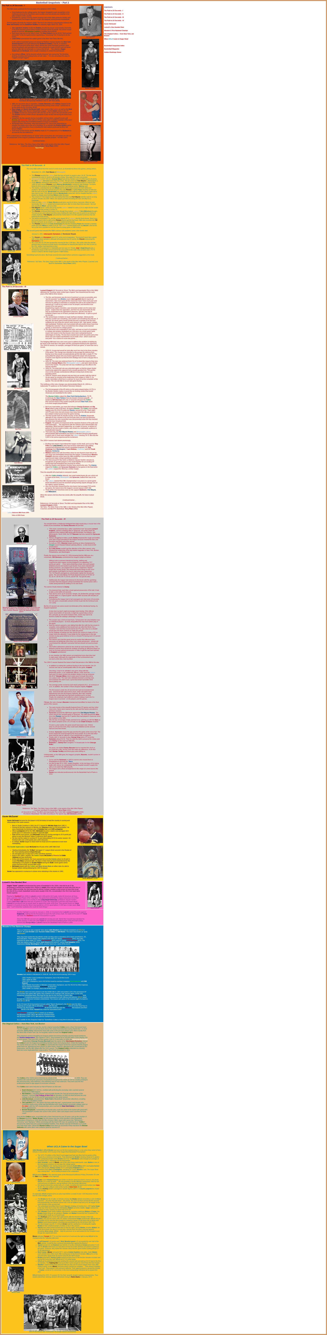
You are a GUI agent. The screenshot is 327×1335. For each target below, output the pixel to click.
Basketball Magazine (111, 49)
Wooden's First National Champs (116, 30)
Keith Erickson (72, 940)
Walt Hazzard (67, 939)
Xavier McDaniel (110, 24)
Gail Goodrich (46, 940)
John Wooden (22, 1013)
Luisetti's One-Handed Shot (114, 27)
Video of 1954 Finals (18, 515)
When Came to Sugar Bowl (116, 39)
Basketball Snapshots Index (114, 46)
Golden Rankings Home (112, 52)
